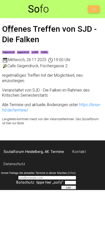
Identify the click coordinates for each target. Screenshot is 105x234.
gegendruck (23, 52)
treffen (44, 52)
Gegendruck (8, 52)
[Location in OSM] (4, 65)
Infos (71, 173)
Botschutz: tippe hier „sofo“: (40, 182)
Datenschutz (14, 164)
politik (35, 52)
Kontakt (79, 152)
